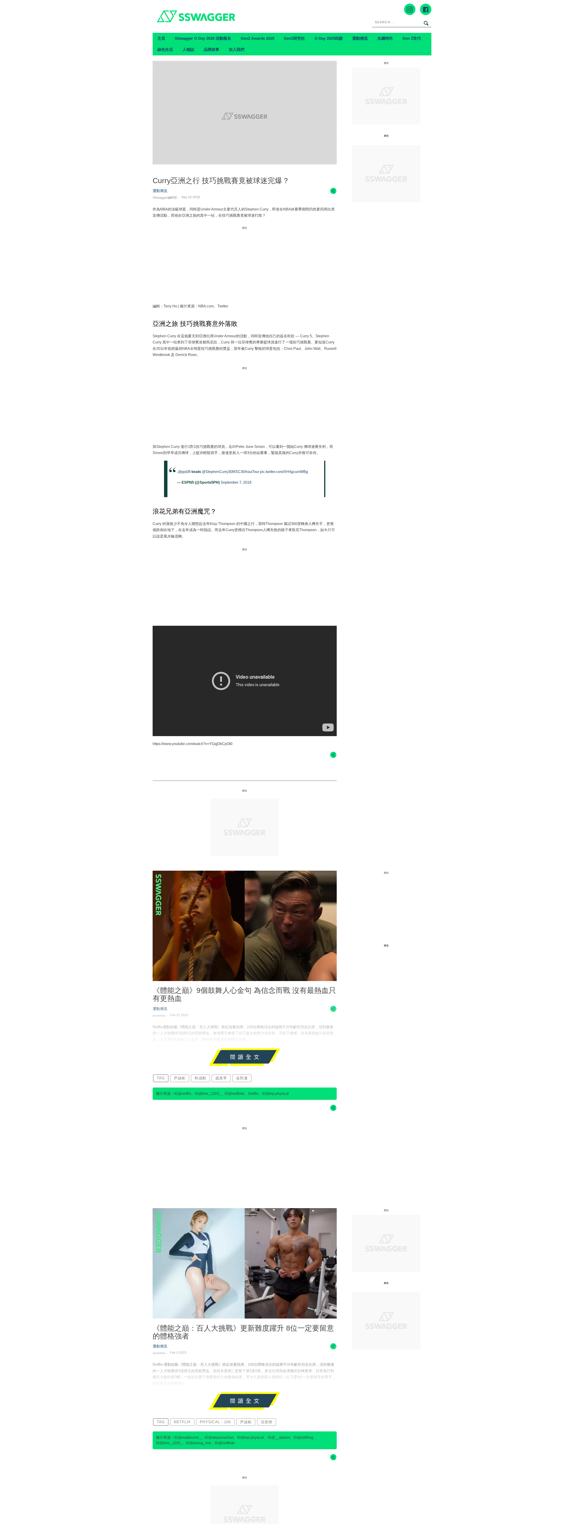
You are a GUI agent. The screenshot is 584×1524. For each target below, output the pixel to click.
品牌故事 (211, 49)
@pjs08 (184, 472)
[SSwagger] (222, 16)
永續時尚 (385, 38)
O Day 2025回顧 (329, 38)
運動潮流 (360, 38)
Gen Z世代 (411, 38)
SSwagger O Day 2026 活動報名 (203, 38)
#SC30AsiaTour (246, 472)
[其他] (333, 193)
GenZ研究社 (294, 38)
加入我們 (236, 49)
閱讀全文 (244, 1057)
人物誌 (188, 49)
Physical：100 (215, 1422)
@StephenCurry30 (217, 472)
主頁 (161, 38)
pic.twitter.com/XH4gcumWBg (284, 472)
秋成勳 (200, 1078)
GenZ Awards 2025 (257, 38)
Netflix (182, 1422)
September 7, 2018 (236, 482)
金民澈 (242, 1078)
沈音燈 (266, 1422)
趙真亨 (221, 1078)
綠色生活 (165, 49)
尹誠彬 (179, 1078)
